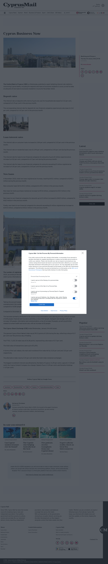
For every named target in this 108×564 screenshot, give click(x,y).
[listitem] (54, 276)
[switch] (75, 280)
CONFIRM (42, 304)
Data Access (54, 310)
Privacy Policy (63, 310)
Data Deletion (44, 310)
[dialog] (54, 282)
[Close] (83, 253)
